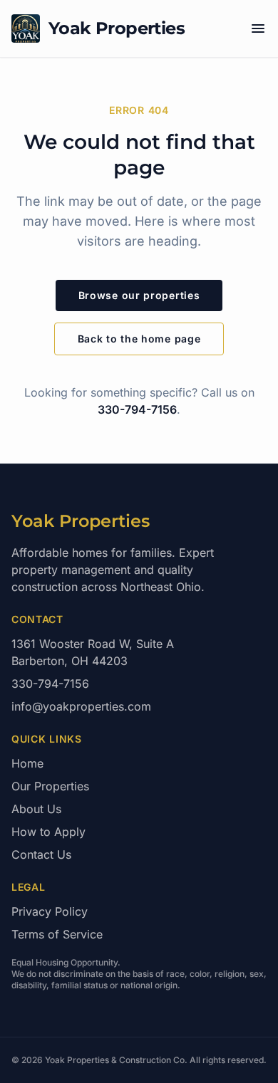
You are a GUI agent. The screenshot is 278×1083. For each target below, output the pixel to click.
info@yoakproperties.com (81, 706)
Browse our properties (139, 295)
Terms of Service (57, 934)
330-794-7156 (137, 409)
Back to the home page (139, 339)
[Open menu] (258, 28)
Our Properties (50, 786)
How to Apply (48, 832)
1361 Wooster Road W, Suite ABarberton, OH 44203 (92, 652)
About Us (36, 809)
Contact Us (41, 854)
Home (27, 763)
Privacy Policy (49, 911)
